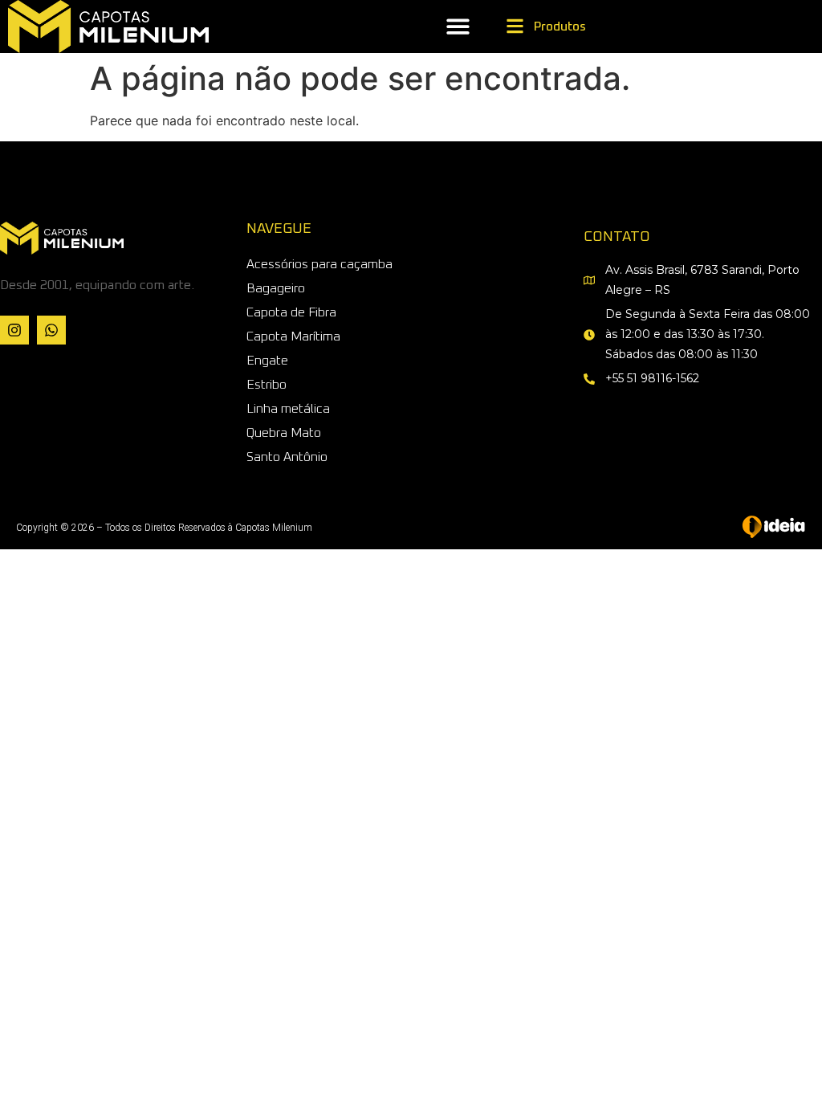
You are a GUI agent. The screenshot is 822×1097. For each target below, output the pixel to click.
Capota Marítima (293, 336)
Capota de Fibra (291, 312)
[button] (457, 27)
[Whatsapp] (51, 330)
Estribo (266, 384)
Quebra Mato (283, 432)
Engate (267, 360)
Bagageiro (275, 288)
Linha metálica (288, 408)
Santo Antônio (287, 457)
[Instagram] (14, 330)
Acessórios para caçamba (319, 264)
